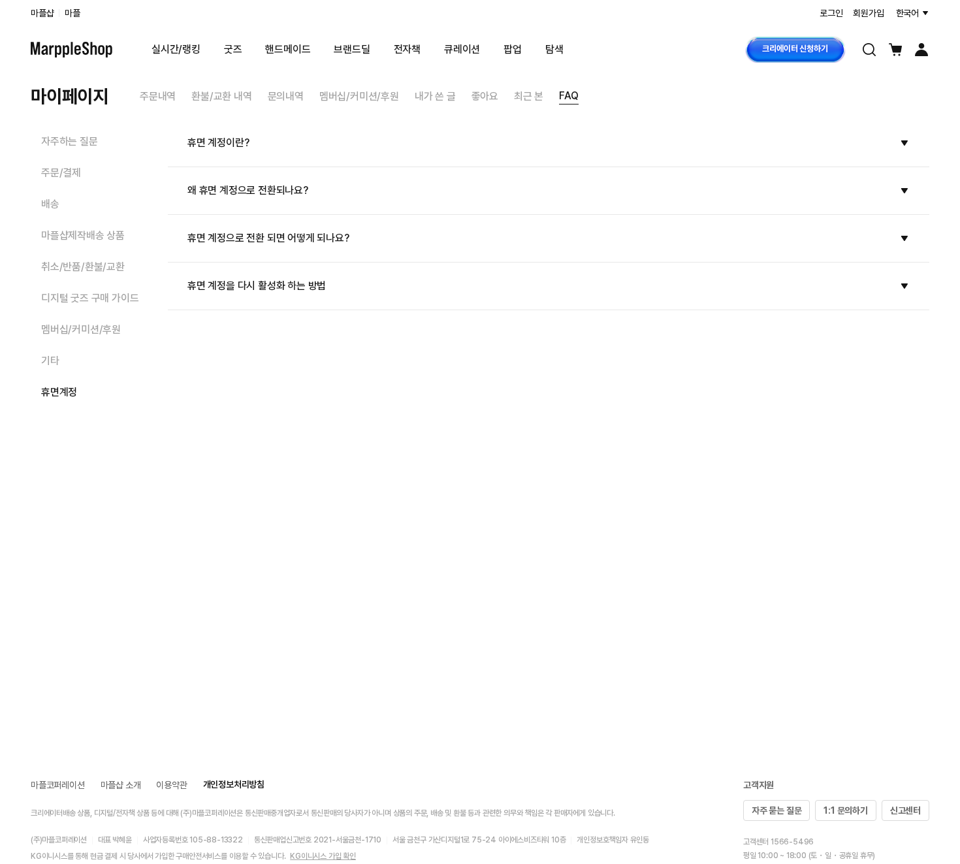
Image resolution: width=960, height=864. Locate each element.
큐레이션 (462, 49)
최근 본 (528, 96)
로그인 (831, 13)
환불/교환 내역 (221, 96)
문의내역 (286, 96)
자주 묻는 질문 (776, 810)
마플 (72, 13)
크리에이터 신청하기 (794, 49)
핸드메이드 (287, 49)
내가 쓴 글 (435, 96)
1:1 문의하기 (845, 810)
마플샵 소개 (121, 785)
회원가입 (868, 13)
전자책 (407, 49)
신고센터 (905, 810)
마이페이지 (69, 96)
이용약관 (171, 785)
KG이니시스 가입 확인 (323, 856)
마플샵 (42, 13)
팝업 (513, 49)
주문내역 (158, 96)
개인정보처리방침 (233, 784)
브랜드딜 (352, 49)
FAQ (568, 95)
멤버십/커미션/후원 (359, 96)
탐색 (554, 49)
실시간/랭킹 (176, 49)
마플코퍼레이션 (58, 785)
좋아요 (485, 96)
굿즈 (233, 49)
